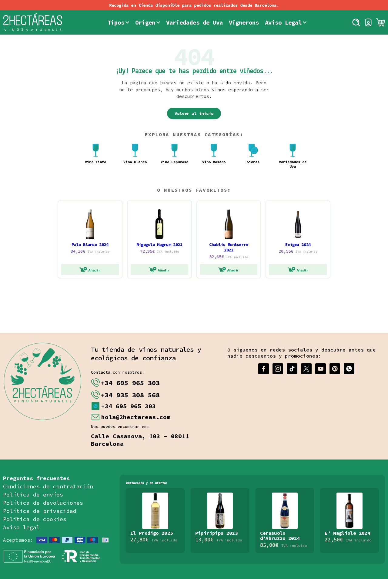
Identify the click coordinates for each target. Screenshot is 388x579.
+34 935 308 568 (130, 395)
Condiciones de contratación (48, 486)
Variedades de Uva (194, 22)
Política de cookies (34, 519)
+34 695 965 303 (130, 383)
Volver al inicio (194, 113)
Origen (145, 22)
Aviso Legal (283, 22)
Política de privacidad (39, 510)
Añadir (94, 270)
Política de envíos (33, 494)
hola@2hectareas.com (135, 417)
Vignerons (244, 22)
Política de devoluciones (43, 502)
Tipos (116, 22)
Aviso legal (21, 527)
